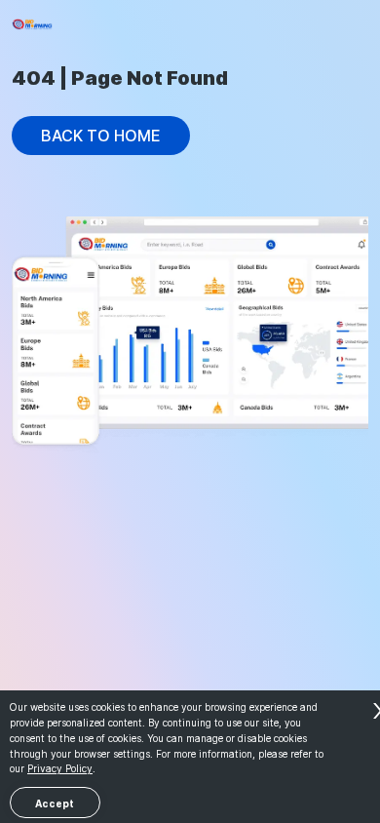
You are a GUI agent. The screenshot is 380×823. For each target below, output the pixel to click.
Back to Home (101, 135)
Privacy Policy (60, 768)
